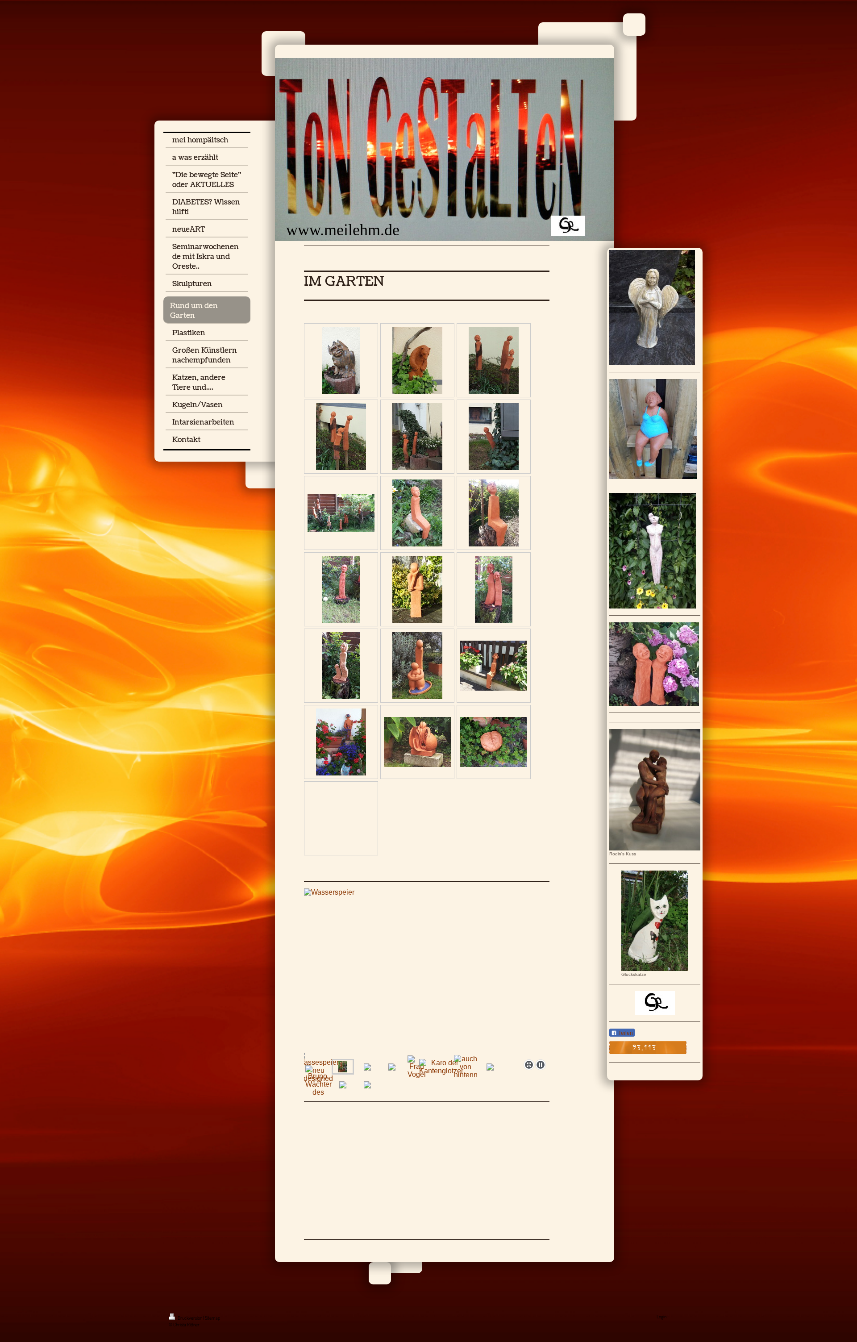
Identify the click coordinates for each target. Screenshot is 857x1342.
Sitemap (212, 1318)
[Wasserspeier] (342, 1066)
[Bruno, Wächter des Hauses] (318, 1084)
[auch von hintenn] (466, 1067)
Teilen (625, 1033)
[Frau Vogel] (417, 1067)
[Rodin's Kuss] (654, 789)
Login (661, 1316)
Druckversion (190, 1318)
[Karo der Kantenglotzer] (441, 1067)
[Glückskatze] (654, 921)
